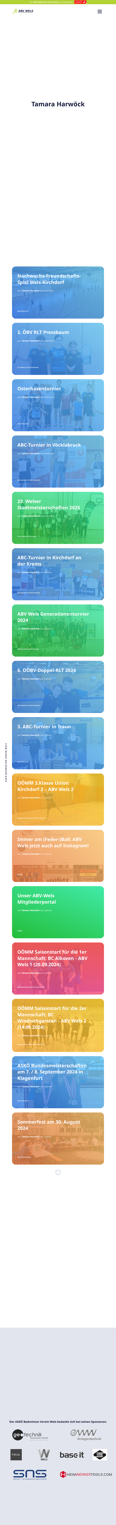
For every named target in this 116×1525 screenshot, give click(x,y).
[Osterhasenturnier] (58, 405)
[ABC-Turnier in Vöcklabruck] (58, 461)
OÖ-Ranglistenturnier (28, 480)
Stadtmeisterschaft (27, 536)
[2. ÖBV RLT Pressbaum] (58, 349)
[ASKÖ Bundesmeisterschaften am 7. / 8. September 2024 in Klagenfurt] (58, 1082)
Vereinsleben (24, 1157)
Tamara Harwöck (30, 290)
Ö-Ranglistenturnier (28, 367)
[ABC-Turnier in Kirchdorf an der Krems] (58, 574)
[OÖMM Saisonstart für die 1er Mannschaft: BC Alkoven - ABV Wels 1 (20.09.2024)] (58, 968)
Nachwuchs (23, 311)
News (19, 874)
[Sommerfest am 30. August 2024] (58, 1138)
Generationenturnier (28, 649)
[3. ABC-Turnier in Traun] (58, 743)
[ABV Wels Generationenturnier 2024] (58, 630)
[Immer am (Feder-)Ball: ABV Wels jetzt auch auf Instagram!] (58, 856)
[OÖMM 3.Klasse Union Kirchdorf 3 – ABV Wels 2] (58, 799)
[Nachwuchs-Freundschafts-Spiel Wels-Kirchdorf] (58, 292)
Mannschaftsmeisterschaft (31, 818)
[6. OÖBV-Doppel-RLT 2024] (58, 687)
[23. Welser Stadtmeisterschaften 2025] (58, 518)
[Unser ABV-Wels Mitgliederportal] (58, 912)
